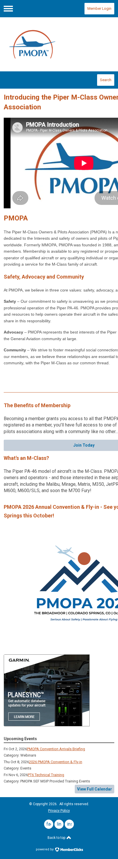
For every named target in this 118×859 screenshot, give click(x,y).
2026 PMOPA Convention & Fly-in (55, 762)
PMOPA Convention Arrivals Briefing (56, 749)
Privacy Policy (59, 811)
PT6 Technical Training (46, 775)
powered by (45, 849)
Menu (8, 8)
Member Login (99, 8)
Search (105, 80)
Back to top (57, 838)
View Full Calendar (94, 789)
